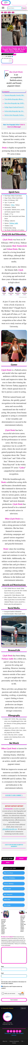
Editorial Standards (14, 1041)
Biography (5, 12)
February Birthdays (9, 883)
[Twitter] (11, 1031)
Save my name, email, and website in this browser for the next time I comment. (13, 982)
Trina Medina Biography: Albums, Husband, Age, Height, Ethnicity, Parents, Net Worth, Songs (15, 99)
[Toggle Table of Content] (9, 60)
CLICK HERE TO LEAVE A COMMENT (13, 795)
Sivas (12, 205)
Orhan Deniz (7, 899)
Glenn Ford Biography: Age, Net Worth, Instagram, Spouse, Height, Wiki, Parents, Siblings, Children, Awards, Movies (23, 923)
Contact (14, 1043)
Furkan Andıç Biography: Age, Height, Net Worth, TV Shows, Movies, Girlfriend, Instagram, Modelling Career (15, 111)
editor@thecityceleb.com (9, 829)
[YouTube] (14, 1031)
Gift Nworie (9, 56)
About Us (5, 1041)
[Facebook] (8, 1031)
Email (2, 973)
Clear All (23, 1008)
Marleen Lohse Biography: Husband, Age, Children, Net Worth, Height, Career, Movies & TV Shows (15, 115)
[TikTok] (20, 1031)
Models (7, 862)
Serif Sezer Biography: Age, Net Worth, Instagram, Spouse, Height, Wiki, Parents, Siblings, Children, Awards (4, 926)
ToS (22, 1041)
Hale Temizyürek (8, 894)
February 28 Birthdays (9, 878)
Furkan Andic (13, 223)
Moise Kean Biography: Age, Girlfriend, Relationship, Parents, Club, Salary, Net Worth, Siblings (15, 103)
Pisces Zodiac (7, 905)
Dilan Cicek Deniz (8, 873)
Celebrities (9, 12)
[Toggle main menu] (3, 8)
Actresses (13, 12)
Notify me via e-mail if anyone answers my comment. (11, 987)
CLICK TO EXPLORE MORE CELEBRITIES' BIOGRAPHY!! (14, 845)
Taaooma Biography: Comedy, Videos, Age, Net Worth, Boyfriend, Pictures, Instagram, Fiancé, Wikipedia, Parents (15, 95)
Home (2, 12)
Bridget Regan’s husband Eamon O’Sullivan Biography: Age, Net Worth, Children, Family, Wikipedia (15, 107)
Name (2, 966)
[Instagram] (17, 1031)
